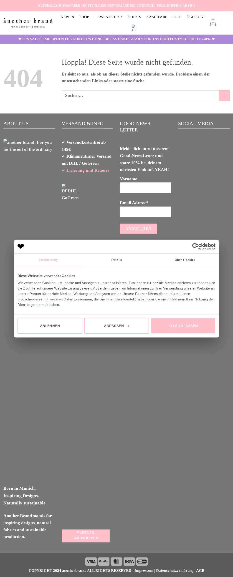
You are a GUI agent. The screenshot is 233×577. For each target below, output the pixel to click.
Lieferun (74, 170)
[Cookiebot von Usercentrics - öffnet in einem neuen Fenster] (195, 246)
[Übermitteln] (224, 95)
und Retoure (97, 170)
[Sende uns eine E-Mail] (226, 5)
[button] (213, 23)
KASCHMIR (156, 17)
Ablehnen (50, 326)
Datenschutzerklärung (175, 570)
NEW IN (67, 17)
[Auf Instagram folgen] (221, 5)
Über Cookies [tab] (185, 259)
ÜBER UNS (196, 17)
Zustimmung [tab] (48, 259)
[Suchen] (227, 23)
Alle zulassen (183, 326)
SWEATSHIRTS (110, 17)
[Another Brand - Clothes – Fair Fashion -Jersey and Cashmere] (28, 23)
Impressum (143, 570)
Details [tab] (116, 259)
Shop (84, 17)
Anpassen (114, 326)
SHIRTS (134, 17)
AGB (200, 570)
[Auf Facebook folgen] (216, 5)
